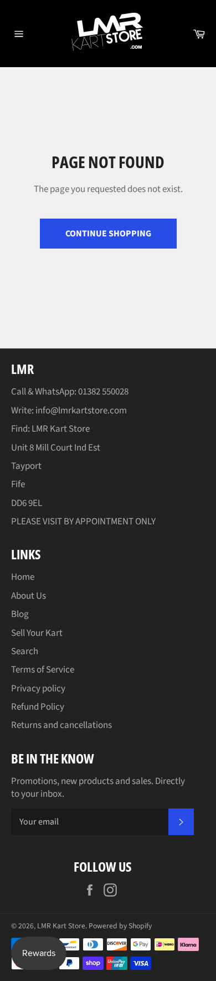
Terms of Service (42, 669)
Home (22, 577)
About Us (28, 596)
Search (24, 651)
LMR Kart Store (61, 926)
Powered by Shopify (120, 926)
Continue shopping (108, 233)
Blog (20, 614)
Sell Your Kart (37, 633)
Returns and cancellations (61, 725)
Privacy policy (38, 688)
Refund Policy (37, 707)
